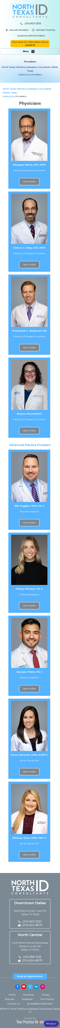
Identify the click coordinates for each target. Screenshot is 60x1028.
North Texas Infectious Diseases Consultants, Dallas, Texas (30, 69)
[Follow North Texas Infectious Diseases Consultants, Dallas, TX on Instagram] (42, 986)
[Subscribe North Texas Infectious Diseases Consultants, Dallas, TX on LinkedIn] (36, 986)
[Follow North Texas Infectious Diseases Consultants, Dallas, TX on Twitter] (30, 986)
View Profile (29, 181)
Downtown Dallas (30, 903)
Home (12, 994)
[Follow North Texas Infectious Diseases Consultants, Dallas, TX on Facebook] (17, 986)
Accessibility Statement (40, 1003)
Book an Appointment (30, 976)
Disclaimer (28, 994)
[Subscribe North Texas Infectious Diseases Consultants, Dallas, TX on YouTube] (23, 986)
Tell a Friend (47, 999)
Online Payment (19, 30)
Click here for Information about (30, 43)
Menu (26, 51)
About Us (24, 74)
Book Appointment (33, 35)
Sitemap (9, 999)
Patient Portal (46, 30)
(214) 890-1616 (32, 957)
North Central (30, 935)
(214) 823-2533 (33, 23)
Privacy (46, 994)
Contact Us (13, 1003)
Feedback (27, 999)
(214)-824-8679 (32, 925)
